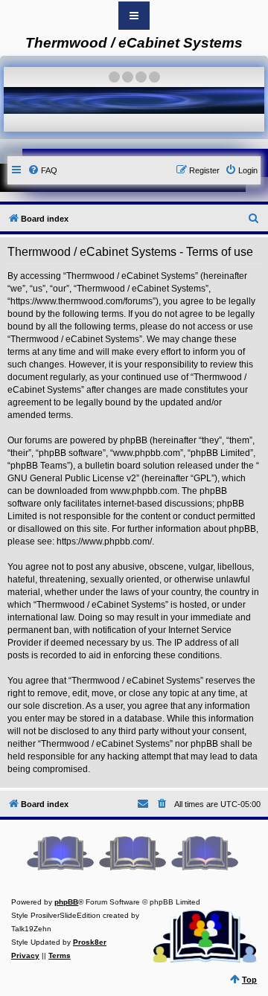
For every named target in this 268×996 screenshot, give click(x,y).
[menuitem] (42, 170)
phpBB (66, 902)
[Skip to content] (134, 15)
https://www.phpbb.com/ (104, 541)
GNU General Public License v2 (71, 478)
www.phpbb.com (143, 491)
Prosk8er (89, 942)
